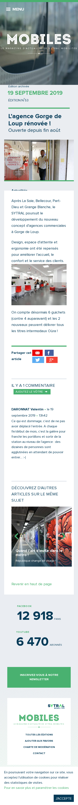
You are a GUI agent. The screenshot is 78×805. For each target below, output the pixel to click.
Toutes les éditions (39, 735)
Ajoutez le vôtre (29, 391)
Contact (39, 753)
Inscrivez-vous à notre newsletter (39, 677)
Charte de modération (39, 747)
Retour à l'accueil (39, 29)
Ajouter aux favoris (39, 741)
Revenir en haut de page (31, 584)
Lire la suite (41, 537)
